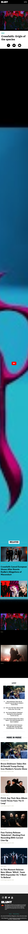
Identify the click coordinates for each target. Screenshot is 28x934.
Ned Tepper (4, 771)
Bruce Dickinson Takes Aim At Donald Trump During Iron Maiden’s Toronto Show (14, 703)
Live (1, 760)
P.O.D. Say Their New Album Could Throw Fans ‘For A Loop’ (14, 708)
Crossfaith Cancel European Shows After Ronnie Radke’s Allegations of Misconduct (14, 570)
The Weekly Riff (10, 598)
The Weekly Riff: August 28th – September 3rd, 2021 (12, 605)
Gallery (2, 663)
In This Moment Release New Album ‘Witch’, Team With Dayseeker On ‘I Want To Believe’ (14, 720)
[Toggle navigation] (25, 2)
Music (2, 33)
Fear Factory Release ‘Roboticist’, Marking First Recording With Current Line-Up (14, 714)
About (10, 913)
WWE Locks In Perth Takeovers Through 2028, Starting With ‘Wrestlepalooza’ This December (14, 726)
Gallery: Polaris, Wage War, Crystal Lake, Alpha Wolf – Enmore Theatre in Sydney (13, 669)
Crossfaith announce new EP (13, 636)
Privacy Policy (16, 913)
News (5, 563)
